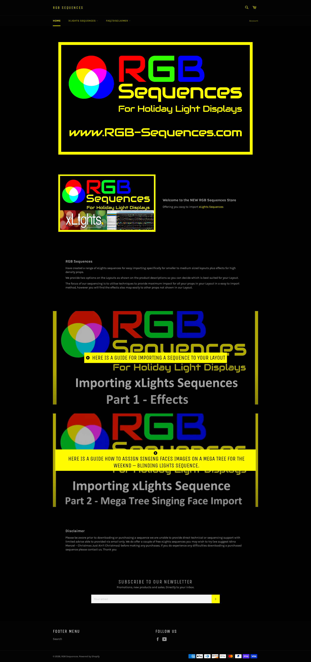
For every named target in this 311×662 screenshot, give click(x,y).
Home (56, 20)
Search (57, 639)
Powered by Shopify (89, 656)
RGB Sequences (68, 8)
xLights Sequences (82, 20)
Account (253, 20)
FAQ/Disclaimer (117, 20)
